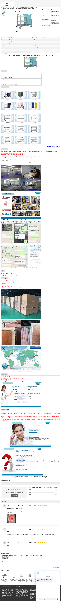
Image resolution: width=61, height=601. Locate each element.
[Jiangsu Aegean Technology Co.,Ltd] (7, 4)
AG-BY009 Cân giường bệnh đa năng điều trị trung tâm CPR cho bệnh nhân (22, 590)
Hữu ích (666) (11, 545)
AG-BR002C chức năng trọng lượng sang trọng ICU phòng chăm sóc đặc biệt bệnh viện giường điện (7, 590)
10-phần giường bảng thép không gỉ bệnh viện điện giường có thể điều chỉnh (7, 595)
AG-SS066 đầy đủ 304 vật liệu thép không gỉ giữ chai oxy (13, 580)
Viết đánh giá (14, 495)
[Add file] (37, 599)
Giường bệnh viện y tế (20, 586)
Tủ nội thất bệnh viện (11, 7)
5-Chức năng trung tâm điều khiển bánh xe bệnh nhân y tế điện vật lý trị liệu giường (22, 595)
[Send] (58, 599)
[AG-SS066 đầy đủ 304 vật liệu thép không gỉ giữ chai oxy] (13, 576)
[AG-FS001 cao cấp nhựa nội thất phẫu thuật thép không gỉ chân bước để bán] (5, 576)
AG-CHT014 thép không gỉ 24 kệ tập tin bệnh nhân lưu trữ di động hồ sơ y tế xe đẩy (30, 581)
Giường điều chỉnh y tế (35, 586)
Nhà (1, 7)
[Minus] (58, 573)
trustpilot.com (11, 508)
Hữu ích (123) (11, 531)
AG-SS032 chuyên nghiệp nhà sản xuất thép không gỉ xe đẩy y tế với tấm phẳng (21, 581)
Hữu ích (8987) (20, 508)
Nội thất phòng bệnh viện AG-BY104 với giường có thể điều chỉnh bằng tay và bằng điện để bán (22, 592)
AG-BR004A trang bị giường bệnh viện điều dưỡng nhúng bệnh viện (8, 593)
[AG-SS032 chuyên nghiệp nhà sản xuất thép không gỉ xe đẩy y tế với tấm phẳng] (22, 576)
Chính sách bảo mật (5, 600)
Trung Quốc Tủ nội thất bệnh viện (14, 600)
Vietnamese (58, 0)
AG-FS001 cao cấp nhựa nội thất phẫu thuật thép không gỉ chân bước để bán (4, 581)
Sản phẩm (5, 7)
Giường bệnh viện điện (6, 586)
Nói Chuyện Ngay (46, 25)
